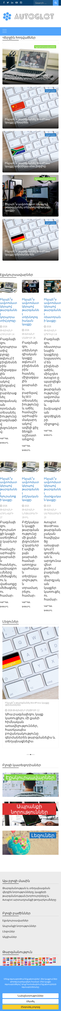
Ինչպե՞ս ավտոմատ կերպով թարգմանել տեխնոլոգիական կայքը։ (27, 207)
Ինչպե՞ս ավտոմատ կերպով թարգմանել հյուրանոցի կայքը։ (8, 489)
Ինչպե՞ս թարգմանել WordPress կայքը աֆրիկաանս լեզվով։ (27, 164)
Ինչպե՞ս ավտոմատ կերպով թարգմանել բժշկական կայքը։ (30, 489)
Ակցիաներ (9, 936)
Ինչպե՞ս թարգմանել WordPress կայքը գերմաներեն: (27, 252)
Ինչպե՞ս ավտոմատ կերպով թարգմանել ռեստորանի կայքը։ (52, 309)
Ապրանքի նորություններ (19, 926)
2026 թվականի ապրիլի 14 (50, 330)
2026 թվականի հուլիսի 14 (7, 330)
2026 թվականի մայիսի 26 (28, 334)
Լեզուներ (50, 91)
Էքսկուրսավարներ (45, 47)
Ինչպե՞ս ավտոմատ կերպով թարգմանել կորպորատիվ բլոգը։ (29, 76)
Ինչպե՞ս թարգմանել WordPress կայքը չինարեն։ (27, 120)
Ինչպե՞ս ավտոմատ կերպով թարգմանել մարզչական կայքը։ (52, 489)
